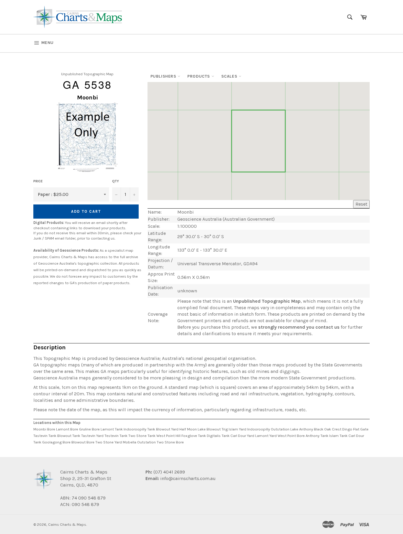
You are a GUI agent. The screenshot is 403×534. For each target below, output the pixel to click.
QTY (115, 181)
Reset (361, 204)
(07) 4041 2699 (168, 472)
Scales (230, 76)
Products (199, 76)
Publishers (164, 76)
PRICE (38, 181)
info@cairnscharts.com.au (188, 478)
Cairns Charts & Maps (67, 524)
